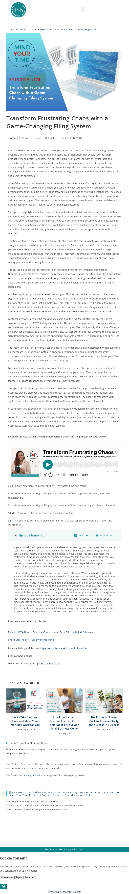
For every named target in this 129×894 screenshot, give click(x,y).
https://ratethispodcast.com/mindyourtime (64, 648)
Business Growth (71, 138)
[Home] (7, 29)
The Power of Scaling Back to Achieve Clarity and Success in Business (104, 721)
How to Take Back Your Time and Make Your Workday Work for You (25, 721)
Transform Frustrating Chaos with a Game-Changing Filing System (64, 29)
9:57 (10, 520)
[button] (83, 9)
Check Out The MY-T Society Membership (31, 639)
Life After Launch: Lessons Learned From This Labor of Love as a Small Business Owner (64, 722)
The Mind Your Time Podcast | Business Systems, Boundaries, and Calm (64, 794)
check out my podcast (29, 775)
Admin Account (19, 138)
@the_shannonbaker (48, 663)
